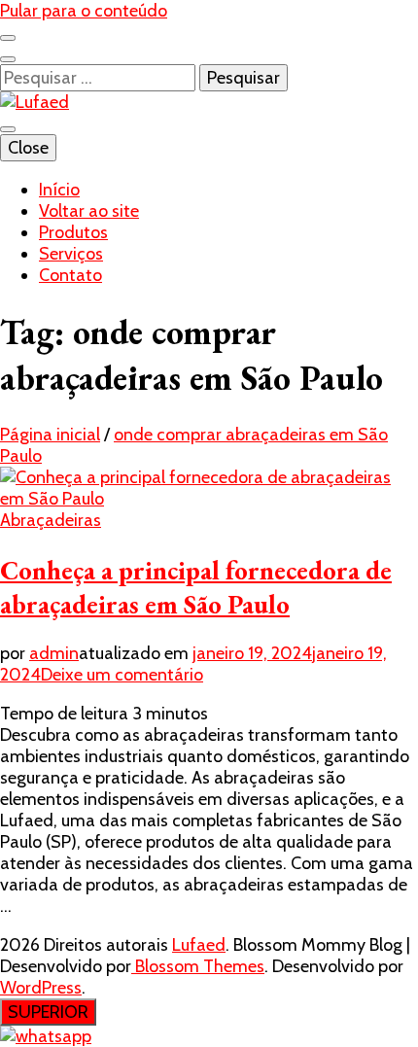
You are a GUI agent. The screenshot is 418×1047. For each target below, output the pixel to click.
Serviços (71, 253)
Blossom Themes (197, 966)
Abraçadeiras (50, 520)
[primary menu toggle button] (8, 129)
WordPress (41, 987)
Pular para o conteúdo (83, 10)
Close (28, 147)
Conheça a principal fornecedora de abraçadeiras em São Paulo (196, 587)
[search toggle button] (8, 59)
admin (54, 653)
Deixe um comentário (122, 674)
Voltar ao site (89, 211)
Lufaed (199, 945)
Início (59, 189)
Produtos (73, 232)
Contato (70, 275)
